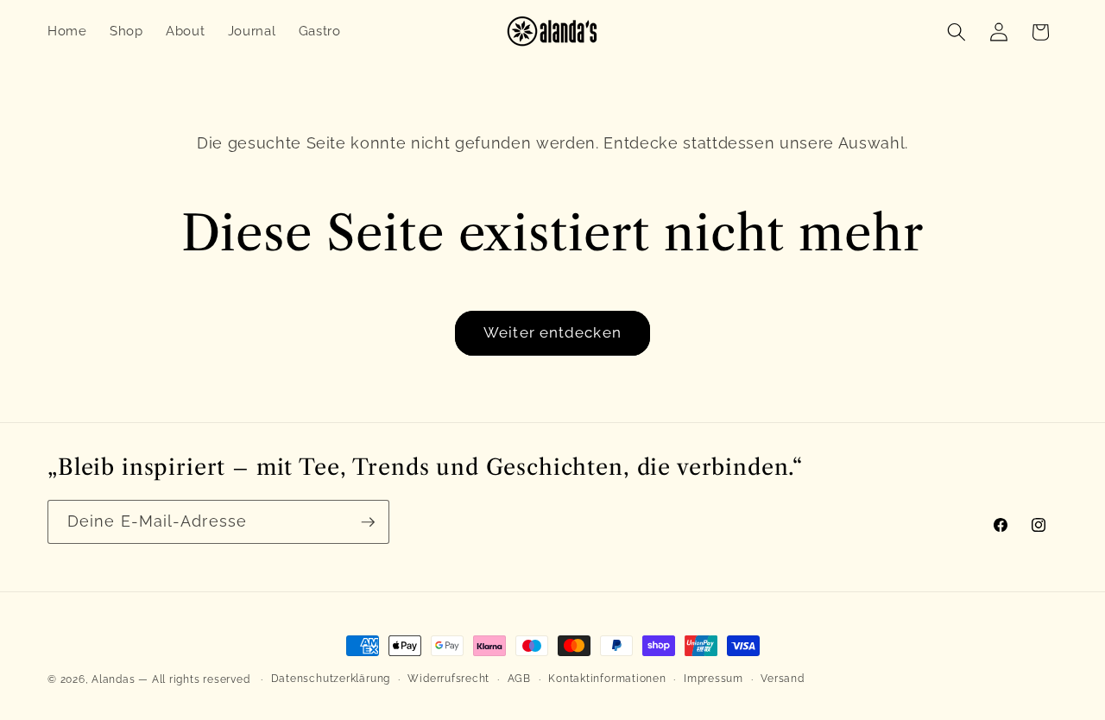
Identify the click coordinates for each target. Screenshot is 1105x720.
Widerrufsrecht (448, 679)
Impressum (713, 679)
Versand (782, 679)
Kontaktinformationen (607, 679)
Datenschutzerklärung (330, 679)
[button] (956, 32)
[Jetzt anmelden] (367, 522)
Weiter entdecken (552, 332)
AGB (519, 679)
